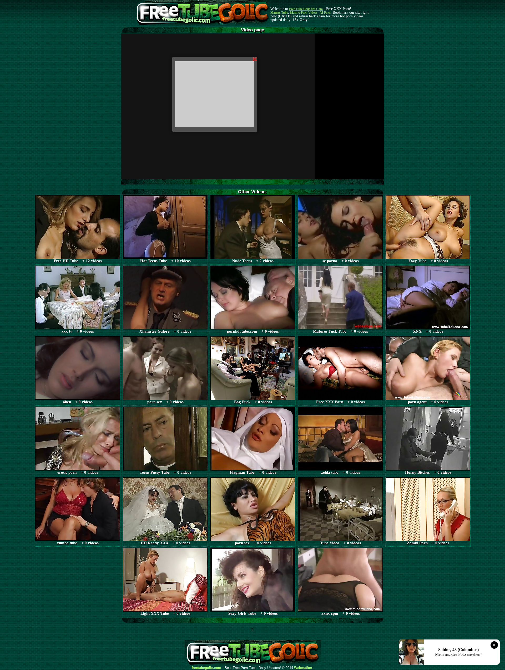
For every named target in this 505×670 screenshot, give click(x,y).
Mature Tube (279, 12)
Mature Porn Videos (303, 12)
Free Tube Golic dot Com (306, 9)
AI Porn (325, 12)
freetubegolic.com (206, 668)
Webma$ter (303, 668)
